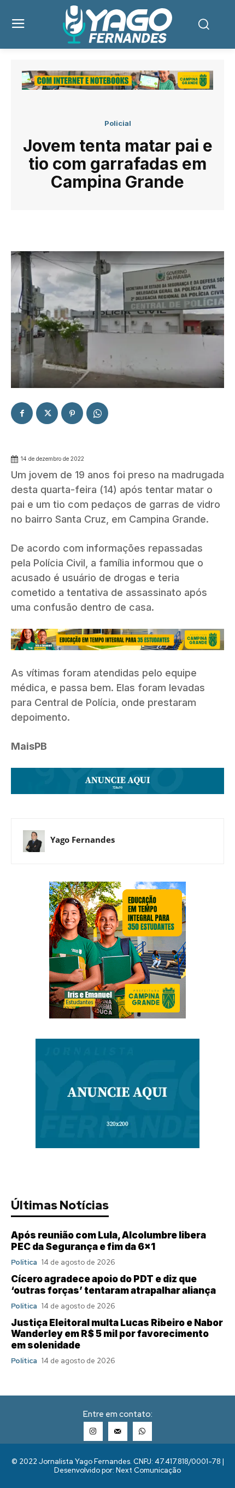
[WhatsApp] (97, 413)
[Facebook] (22, 413)
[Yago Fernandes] (34, 841)
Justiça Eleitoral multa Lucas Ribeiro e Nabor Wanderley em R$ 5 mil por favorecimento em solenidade (117, 1334)
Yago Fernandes (82, 839)
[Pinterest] (72, 413)
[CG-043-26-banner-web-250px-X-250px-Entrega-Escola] (117, 1015)
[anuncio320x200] (117, 1145)
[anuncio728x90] (117, 802)
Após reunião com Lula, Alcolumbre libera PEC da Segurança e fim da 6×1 (108, 1241)
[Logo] (117, 24)
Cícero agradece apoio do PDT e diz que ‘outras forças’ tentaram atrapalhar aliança (113, 1284)
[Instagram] (93, 1431)
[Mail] (117, 1431)
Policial (117, 123)
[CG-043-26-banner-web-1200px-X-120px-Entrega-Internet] (117, 86)
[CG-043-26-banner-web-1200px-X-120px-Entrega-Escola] (117, 658)
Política (24, 1262)
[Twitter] (47, 413)
